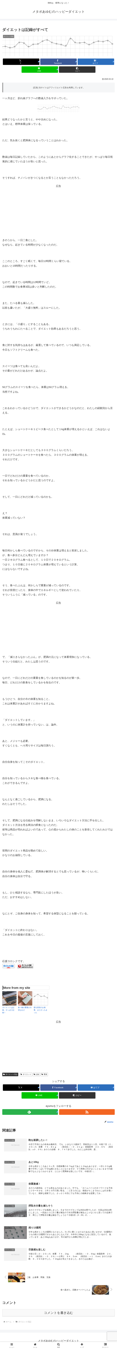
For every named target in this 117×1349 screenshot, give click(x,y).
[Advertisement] (58, 208)
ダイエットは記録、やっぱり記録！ (8, 1010)
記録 (37, 1074)
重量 (45, 1074)
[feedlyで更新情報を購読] (30, 1112)
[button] (77, 69)
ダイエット (27, 1074)
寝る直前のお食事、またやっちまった (40, 1010)
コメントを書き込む (58, 1313)
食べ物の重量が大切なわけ (25, 1008)
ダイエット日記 (11, 1074)
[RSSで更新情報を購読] (87, 1112)
